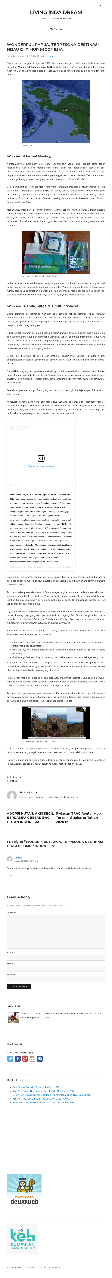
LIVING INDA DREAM (56, 12)
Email (11, 963)
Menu (53, 28)
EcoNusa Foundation (33, 567)
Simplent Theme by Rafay (49, 1267)
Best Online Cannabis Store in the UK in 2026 (36, 1087)
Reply (10, 875)
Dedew (18, 857)
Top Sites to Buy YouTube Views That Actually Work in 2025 (43, 1102)
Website (12, 974)
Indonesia (15, 777)
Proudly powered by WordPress (21, 1267)
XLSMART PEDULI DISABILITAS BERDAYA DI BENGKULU (42, 1098)
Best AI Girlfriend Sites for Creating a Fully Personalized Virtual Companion (52, 1094)
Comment (12, 912)
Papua (13, 781)
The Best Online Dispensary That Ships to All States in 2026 (44, 1091)
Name (11, 952)
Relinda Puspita (45, 56)
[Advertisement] (56, 1139)
